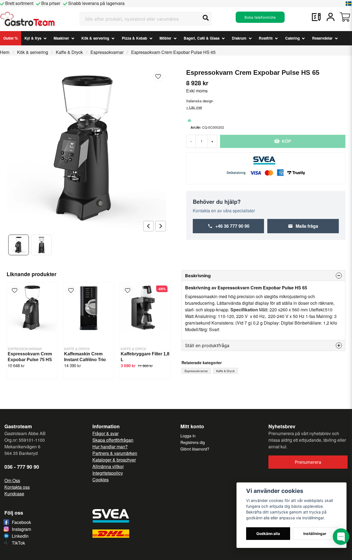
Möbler (165, 38)
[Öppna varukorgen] (345, 17)
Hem (4, 52)
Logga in (188, 435)
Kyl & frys (32, 38)
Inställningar (314, 533)
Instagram (21, 529)
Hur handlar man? (110, 446)
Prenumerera (308, 462)
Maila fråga (307, 226)
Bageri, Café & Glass (201, 38)
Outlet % (10, 38)
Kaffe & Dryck (69, 52)
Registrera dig (192, 442)
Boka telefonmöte (260, 17)
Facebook (21, 522)
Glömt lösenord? (194, 449)
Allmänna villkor (108, 466)
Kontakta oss (17, 487)
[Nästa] (160, 226)
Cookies (100, 479)
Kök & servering (95, 38)
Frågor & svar (105, 433)
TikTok (18, 543)
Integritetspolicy (107, 473)
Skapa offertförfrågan (112, 440)
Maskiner (61, 38)
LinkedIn (20, 536)
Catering (292, 38)
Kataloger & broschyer (114, 460)
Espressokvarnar (106, 52)
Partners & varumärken (114, 453)
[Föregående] (148, 226)
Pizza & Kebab (134, 38)
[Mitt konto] (330, 17)
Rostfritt (266, 38)
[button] (348, 3)
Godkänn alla (268, 533)
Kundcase (14, 493)
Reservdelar (322, 38)
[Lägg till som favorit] (316, 17)
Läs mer (195, 107)
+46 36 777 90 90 (232, 226)
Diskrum (239, 38)
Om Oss (12, 480)
